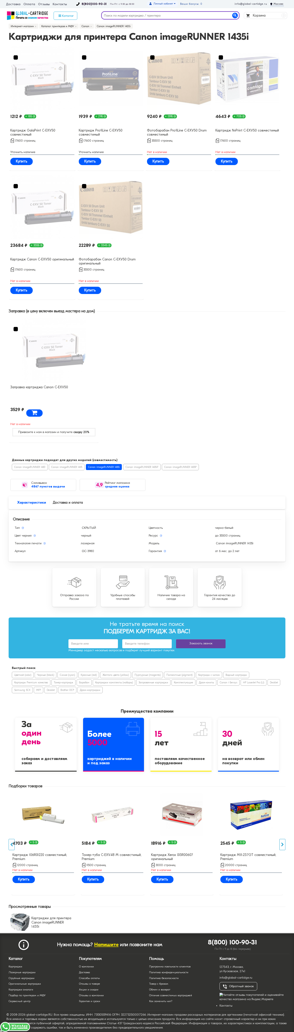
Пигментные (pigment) (179, 674)
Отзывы (44, 4)
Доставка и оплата (68, 502)
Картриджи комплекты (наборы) (114, 682)
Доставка (13, 4)
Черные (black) (45, 674)
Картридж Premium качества (31, 682)
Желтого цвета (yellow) (115, 674)
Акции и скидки (88, 989)
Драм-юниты (206, 682)
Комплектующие (183, 682)
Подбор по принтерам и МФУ (27, 995)
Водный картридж (236, 674)
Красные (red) (89, 674)
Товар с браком (158, 983)
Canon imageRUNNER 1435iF (141, 467)
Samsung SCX (22, 690)
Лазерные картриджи (22, 972)
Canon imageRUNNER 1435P (180, 467)
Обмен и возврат (159, 989)
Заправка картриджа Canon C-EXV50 (39, 387)
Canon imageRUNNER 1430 (29, 467)
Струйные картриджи (21, 978)
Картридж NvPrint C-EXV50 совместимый (247, 130)
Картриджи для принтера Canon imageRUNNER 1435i (51, 922)
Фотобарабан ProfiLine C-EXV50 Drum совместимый (177, 132)
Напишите (106, 944)
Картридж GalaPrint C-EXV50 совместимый (32, 132)
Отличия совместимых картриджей (170, 995)
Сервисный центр (19, 1001)
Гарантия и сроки (89, 1001)
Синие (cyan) (67, 674)
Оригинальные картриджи (25, 983)
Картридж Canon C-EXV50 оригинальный (42, 259)
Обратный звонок (241, 986)
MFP (38, 690)
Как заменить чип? (160, 1001)
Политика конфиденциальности (168, 972)
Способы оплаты (89, 978)
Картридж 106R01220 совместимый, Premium (39, 857)
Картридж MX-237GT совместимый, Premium (248, 857)
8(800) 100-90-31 (232, 942)
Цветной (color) (22, 674)
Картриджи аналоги (21, 989)
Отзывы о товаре (89, 983)
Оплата (29, 4)
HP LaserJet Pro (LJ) (253, 682)
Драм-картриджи (90, 690)
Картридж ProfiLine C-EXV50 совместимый (100, 132)
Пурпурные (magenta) (148, 674)
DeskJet (274, 682)
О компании (86, 966)
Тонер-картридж (63, 682)
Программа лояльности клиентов (169, 966)
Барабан (84, 682)
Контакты (60, 4)
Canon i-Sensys (228, 682)
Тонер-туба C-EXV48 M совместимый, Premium (111, 857)
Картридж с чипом (209, 674)
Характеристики (31, 502)
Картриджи (15, 966)
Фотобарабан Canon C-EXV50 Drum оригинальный (107, 261)
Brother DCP (67, 690)
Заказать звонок (200, 643)
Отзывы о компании (91, 995)
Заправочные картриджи (153, 682)
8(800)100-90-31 (94, 4)
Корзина (268, 15)
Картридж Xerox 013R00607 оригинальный (172, 857)
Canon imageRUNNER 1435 (66, 467)
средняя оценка (117, 486)
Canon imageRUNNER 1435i (104, 467)
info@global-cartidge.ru (251, 3)
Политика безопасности (164, 978)
